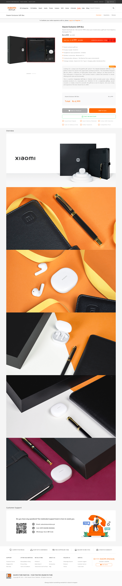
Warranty (8, 566)
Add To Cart (102, 110)
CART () (111, 1)
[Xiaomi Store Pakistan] (11, 9)
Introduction (52, 564)
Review (114, 15)
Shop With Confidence (40, 549)
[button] (54, 51)
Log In (71, 20)
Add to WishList (74, 111)
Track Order (23, 1)
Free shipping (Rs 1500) (62, 549)
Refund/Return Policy (26, 561)
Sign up (101, 1)
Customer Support (82, 561)
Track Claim (32, 1)
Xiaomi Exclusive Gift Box (72, 96)
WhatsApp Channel (68, 561)
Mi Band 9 (37, 561)
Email (50, 561)
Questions (106, 15)
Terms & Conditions (25, 566)
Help (50, 566)
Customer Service (10, 561)
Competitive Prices (18, 549)
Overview (98, 15)
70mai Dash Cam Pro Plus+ (41, 566)
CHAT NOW (105, 564)
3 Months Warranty (105, 549)
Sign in (96, 1)
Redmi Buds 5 (38, 564)
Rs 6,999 (76, 101)
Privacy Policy (24, 564)
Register (77, 20)
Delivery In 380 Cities (83, 549)
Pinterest (65, 564)
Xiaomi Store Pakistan (12, 1)
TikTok (65, 566)
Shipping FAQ (9, 564)
